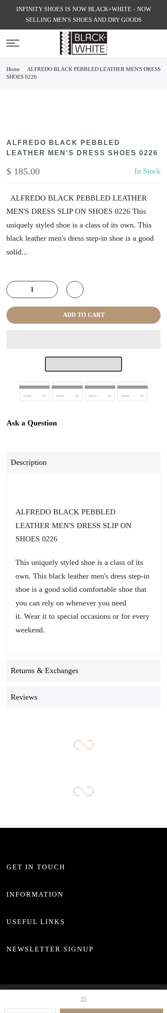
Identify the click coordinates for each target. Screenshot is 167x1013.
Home (13, 69)
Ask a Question (31, 423)
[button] (83, 339)
